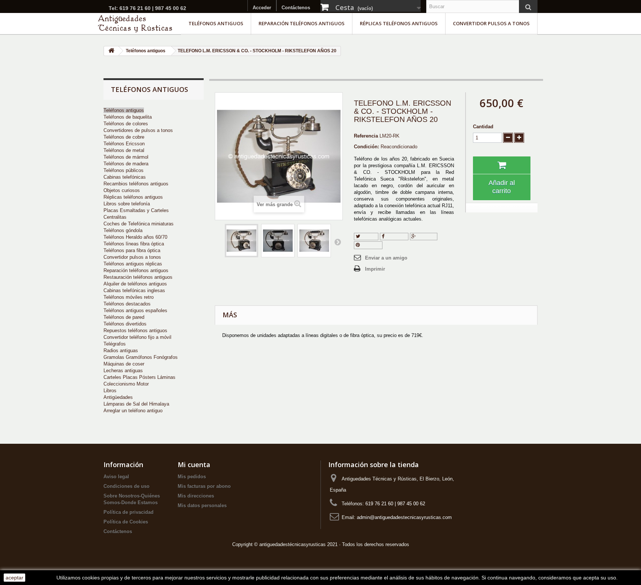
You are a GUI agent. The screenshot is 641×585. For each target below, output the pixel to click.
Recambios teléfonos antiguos (135, 183)
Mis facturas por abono (204, 486)
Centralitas (114, 217)
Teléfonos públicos (123, 170)
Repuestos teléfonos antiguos (135, 330)
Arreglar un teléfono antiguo (132, 410)
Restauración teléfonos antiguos (137, 277)
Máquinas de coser (123, 364)
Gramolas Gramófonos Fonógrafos (140, 357)
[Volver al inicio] (111, 51)
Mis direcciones (196, 496)
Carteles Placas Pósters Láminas (139, 377)
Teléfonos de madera (125, 163)
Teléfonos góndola (122, 230)
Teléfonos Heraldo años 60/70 (135, 237)
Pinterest (370, 245)
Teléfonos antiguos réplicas (132, 264)
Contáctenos (296, 7)
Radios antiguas (120, 350)
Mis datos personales (202, 505)
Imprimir (375, 269)
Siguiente (337, 241)
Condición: (366, 146)
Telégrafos (114, 344)
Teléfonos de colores (125, 123)
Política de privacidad (128, 512)
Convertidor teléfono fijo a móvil (137, 337)
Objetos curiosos (121, 190)
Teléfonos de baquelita (127, 117)
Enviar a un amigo (386, 258)
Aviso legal (116, 476)
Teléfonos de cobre (123, 137)
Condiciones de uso (126, 486)
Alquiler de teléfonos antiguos (135, 284)
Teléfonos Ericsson (124, 143)
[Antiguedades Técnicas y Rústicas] (135, 23)
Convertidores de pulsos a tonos (138, 130)
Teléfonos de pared (123, 317)
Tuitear (368, 236)
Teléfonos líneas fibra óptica (133, 244)
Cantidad (483, 126)
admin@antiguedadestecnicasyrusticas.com (404, 517)
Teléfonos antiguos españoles (135, 310)
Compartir (395, 236)
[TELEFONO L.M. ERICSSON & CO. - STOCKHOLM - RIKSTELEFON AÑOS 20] (241, 240)
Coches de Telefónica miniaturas (138, 224)
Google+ (425, 236)
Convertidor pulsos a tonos (491, 23)
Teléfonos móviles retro (128, 297)
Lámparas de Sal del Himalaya (136, 404)
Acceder (262, 7)
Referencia (366, 136)
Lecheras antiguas (123, 370)
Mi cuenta (194, 464)
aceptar (14, 578)
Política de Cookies (125, 522)
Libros (109, 390)
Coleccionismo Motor (126, 384)
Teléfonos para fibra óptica (131, 250)
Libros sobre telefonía (126, 203)
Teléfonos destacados (127, 304)
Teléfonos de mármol (125, 157)
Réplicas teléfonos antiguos (399, 23)
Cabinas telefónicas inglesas (134, 290)
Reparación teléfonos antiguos (302, 23)
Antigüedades (118, 397)
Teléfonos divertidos (125, 324)
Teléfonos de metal (123, 150)
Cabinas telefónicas (124, 177)
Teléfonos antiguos (215, 23)
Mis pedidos (192, 476)
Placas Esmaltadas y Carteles (136, 210)
